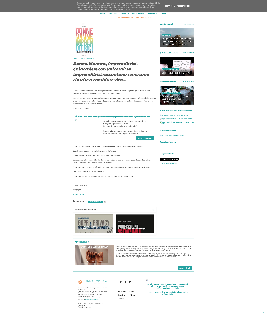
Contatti (164, 13)
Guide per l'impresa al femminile (171, 92)
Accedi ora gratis (144, 138)
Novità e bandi (167, 24)
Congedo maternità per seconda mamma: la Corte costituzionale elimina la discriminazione (176, 41)
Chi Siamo (113, 13)
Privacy (132, 295)
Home (102, 13)
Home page (122, 291)
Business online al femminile (170, 69)
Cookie (121, 299)
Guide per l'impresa (168, 81)
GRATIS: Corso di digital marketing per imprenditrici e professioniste (114, 116)
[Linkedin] (130, 282)
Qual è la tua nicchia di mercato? (176, 73)
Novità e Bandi (166, 35)
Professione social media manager (131, 229)
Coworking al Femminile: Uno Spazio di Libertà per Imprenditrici (175, 99)
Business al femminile (169, 53)
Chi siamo (83, 241)
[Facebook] (125, 282)
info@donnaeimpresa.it (93, 299)
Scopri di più (184, 268)
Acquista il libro (78, 194)
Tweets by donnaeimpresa (168, 163)
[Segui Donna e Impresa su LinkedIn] (172, 135)
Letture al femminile (87, 59)
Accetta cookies (183, 6)
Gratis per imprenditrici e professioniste (133, 18)
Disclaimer (121, 295)
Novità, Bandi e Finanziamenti (132, 13)
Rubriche (151, 13)
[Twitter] (121, 282)
